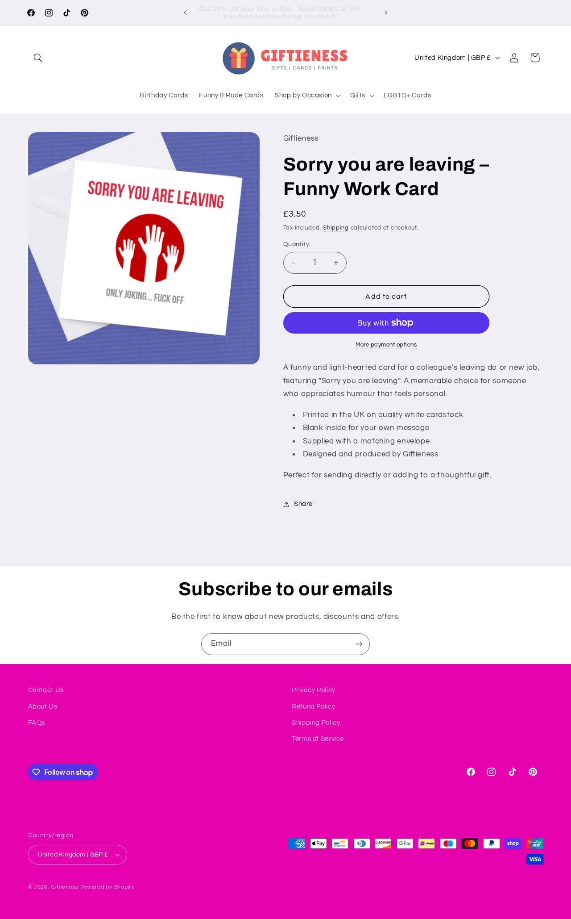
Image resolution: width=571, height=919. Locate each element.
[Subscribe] (359, 644)
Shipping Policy (316, 722)
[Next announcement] (386, 12)
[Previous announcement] (185, 12)
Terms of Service (318, 738)
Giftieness (64, 887)
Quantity (296, 245)
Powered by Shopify (107, 887)
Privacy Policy (313, 690)
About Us (43, 706)
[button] (38, 57)
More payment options (386, 345)
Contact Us (46, 690)
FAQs (37, 722)
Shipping (336, 228)
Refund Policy (313, 706)
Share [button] (303, 504)
